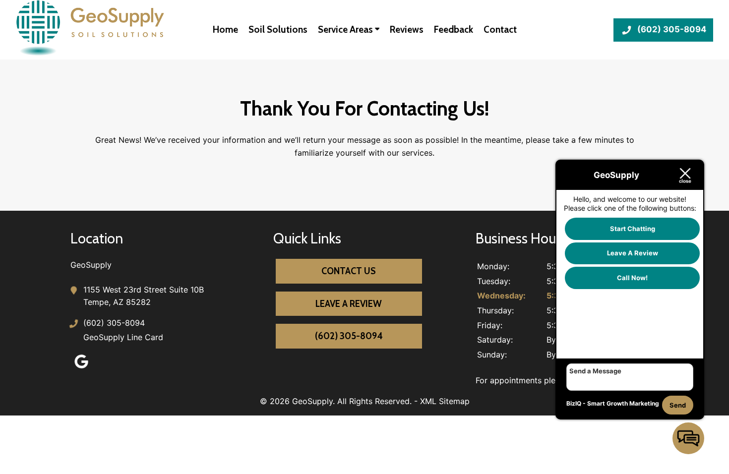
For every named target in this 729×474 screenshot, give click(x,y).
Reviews (407, 29)
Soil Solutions (277, 29)
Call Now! (632, 278)
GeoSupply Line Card (123, 337)
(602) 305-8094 (114, 323)
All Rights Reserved (373, 401)
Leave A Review (348, 303)
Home (225, 29)
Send (677, 405)
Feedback (453, 29)
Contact (500, 29)
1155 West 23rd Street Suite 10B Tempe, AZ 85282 (143, 296)
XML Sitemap (445, 401)
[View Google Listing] (81, 368)
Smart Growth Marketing (623, 403)
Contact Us (348, 271)
